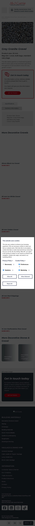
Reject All (9, 283)
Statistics (8, 270)
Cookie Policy (20, 260)
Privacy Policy (8, 260)
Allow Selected (25, 276)
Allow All (9, 276)
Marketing (24, 270)
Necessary (8, 264)
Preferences (24, 264)
